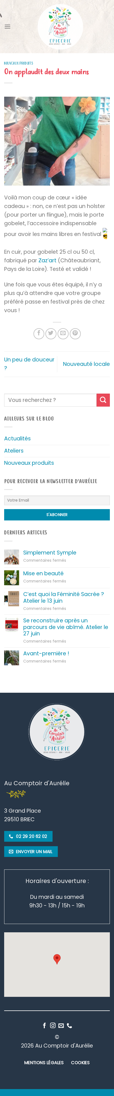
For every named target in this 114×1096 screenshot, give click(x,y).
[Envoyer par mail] (63, 333)
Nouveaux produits (18, 63)
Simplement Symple (49, 553)
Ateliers (14, 451)
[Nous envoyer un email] (61, 1026)
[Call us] (69, 1026)
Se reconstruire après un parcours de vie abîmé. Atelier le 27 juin (65, 627)
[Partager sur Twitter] (50, 333)
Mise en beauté (43, 573)
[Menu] (7, 26)
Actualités (17, 438)
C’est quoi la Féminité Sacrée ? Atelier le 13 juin (63, 597)
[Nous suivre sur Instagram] (53, 1026)
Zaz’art (47, 260)
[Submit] (103, 400)
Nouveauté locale (86, 364)
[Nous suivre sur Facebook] (44, 1026)
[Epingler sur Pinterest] (75, 333)
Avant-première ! (46, 653)
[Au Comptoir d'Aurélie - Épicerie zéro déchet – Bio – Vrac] (60, 26)
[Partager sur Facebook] (39, 333)
